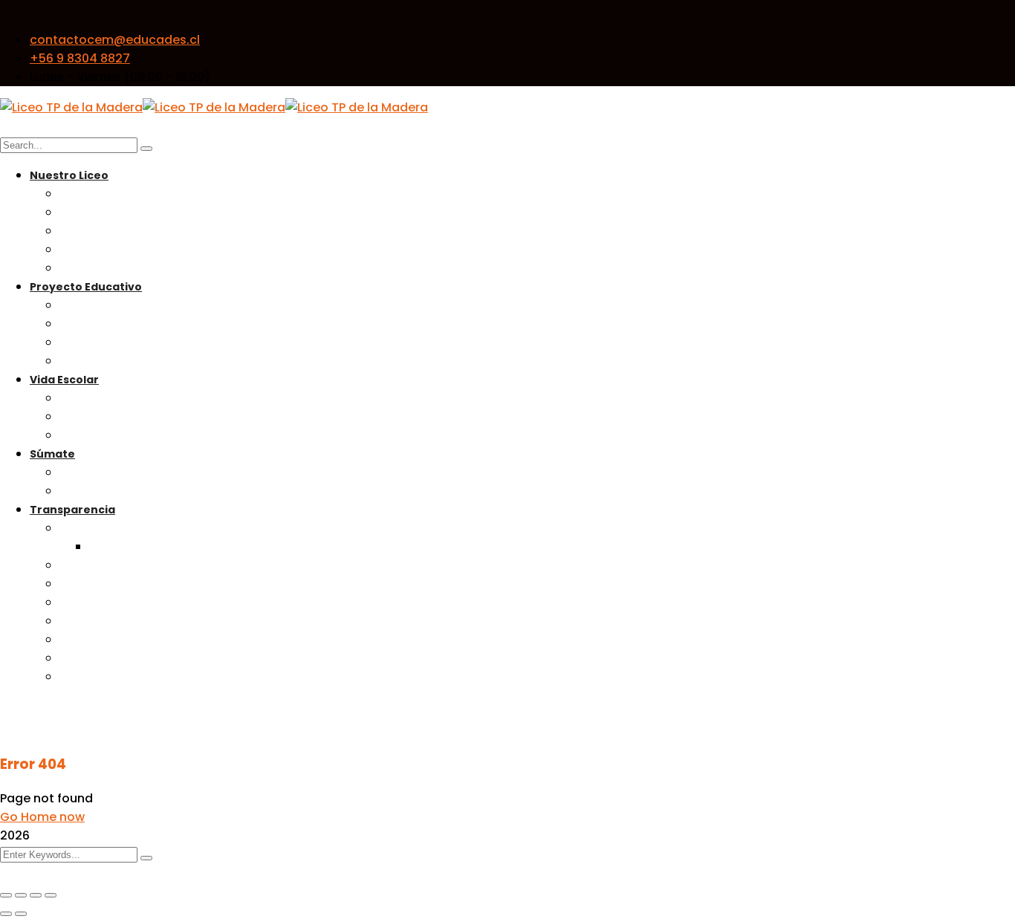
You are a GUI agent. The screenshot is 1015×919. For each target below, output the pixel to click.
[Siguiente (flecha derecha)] (21, 914)
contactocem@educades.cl (115, 39)
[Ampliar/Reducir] (6, 895)
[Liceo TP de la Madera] (71, 107)
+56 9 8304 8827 (80, 58)
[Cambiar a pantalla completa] (21, 895)
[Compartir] (36, 895)
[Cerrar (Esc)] (50, 895)
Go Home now (42, 816)
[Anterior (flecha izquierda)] (6, 914)
